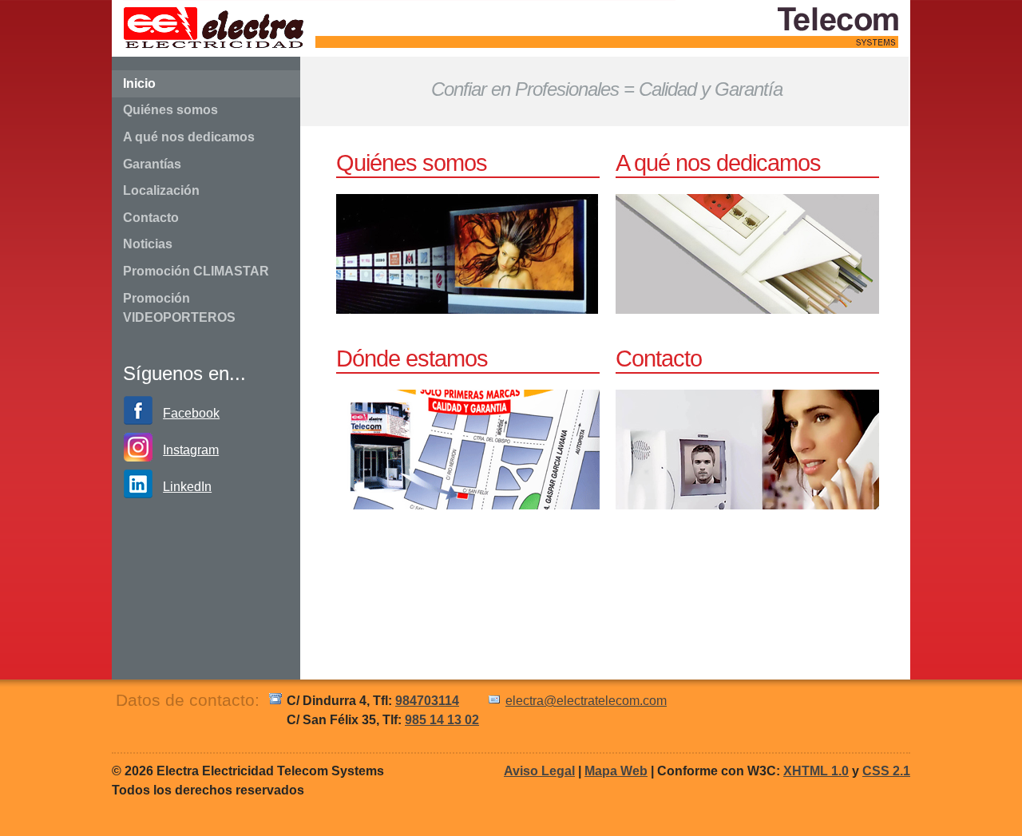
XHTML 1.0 (816, 771)
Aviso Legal (539, 771)
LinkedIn (187, 486)
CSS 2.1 (886, 771)
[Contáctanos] (747, 505)
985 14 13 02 (442, 720)
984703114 (427, 700)
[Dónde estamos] (468, 505)
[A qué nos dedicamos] (747, 309)
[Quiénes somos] (467, 309)
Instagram (191, 450)
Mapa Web (616, 771)
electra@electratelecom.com (586, 700)
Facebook (191, 413)
